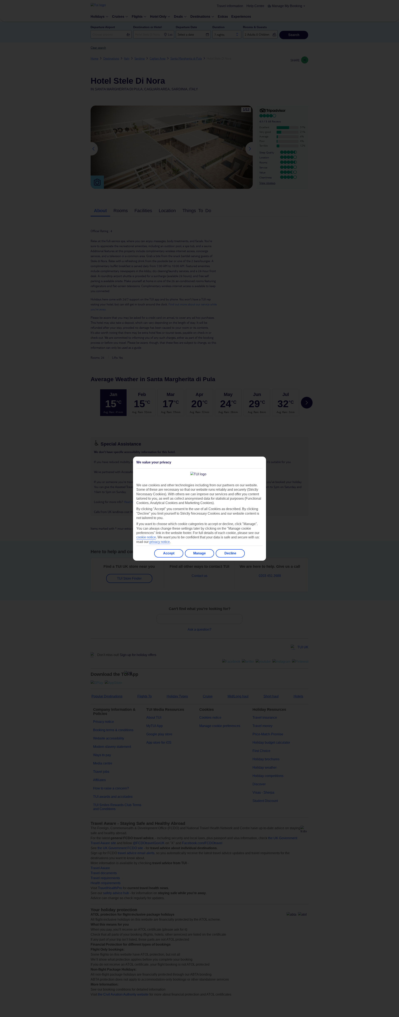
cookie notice (146, 537)
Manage (199, 553)
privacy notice (159, 542)
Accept (168, 553)
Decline (230, 553)
